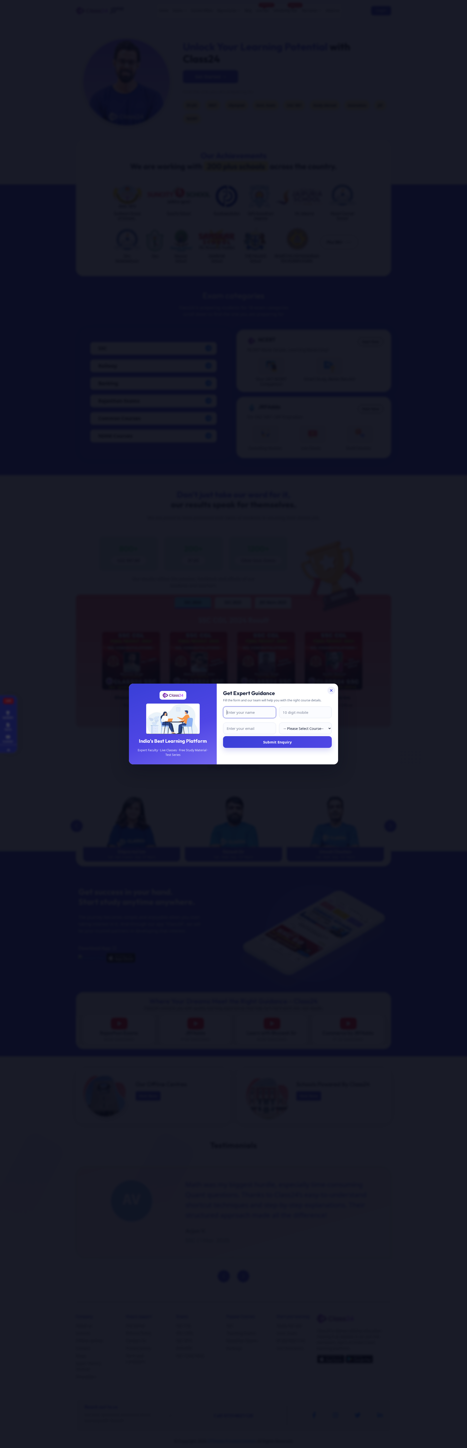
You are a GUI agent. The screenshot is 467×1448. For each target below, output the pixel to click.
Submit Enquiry (277, 742)
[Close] (331, 690)
